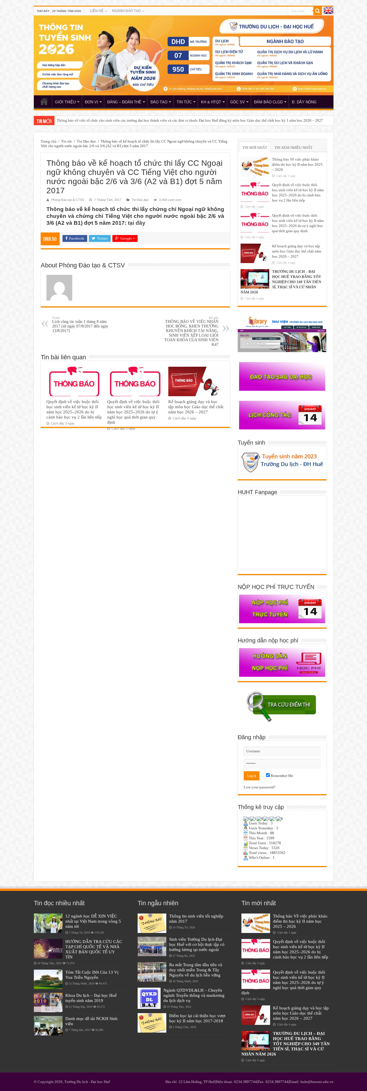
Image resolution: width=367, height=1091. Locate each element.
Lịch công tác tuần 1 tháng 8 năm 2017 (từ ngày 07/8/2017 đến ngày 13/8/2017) (80, 324)
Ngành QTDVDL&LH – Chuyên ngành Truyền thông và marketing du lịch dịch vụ (194, 995)
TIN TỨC (184, 102)
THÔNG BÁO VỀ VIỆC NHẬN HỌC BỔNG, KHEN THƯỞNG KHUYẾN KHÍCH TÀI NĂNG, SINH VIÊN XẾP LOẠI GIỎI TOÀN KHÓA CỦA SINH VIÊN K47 (191, 331)
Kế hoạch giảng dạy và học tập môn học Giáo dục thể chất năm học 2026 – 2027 (195, 406)
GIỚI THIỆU (65, 102)
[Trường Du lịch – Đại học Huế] (183, 55)
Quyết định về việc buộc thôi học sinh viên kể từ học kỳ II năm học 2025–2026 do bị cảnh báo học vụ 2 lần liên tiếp (74, 409)
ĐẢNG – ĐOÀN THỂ (124, 102)
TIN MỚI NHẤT (254, 147)
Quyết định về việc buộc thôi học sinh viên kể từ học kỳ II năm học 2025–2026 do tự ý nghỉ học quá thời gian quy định (133, 412)
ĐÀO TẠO (159, 102)
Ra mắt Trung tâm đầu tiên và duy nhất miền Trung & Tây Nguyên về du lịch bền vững (195, 969)
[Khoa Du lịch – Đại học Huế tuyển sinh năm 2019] (48, 1002)
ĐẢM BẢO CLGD (268, 102)
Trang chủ (48, 141)
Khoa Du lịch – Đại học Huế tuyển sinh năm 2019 (91, 998)
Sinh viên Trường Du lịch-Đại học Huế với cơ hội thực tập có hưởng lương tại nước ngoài (197, 944)
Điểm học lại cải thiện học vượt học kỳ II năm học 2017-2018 (197, 1018)
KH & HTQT (211, 102)
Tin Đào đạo (86, 141)
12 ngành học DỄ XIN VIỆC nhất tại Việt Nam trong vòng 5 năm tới (93, 921)
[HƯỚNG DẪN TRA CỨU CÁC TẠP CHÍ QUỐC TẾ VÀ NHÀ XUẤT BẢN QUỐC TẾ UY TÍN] (48, 948)
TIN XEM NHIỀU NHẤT (293, 147)
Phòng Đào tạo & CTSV (67, 200)
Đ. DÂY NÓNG (304, 102)
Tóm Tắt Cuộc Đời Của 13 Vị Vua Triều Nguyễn (91, 975)
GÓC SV (237, 102)
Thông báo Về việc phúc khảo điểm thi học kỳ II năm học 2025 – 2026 (297, 164)
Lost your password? (260, 787)
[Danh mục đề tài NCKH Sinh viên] (48, 1025)
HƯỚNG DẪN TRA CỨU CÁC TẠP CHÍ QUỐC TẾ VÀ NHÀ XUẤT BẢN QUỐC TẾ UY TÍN (93, 949)
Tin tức (66, 141)
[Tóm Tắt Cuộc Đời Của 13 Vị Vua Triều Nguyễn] (48, 979)
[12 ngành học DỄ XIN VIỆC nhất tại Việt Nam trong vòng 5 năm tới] (48, 923)
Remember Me (281, 776)
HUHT (44, 101)
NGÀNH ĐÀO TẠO (126, 11)
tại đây (136, 223)
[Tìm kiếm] (317, 11)
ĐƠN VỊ (91, 102)
